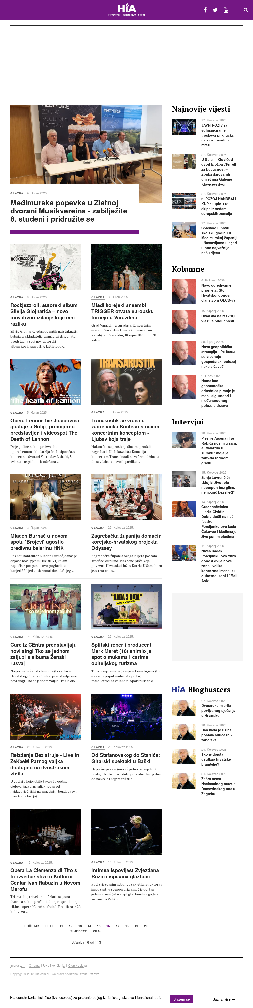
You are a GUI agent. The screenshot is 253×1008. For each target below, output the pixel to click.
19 (136, 926)
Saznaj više (222, 999)
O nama (34, 965)
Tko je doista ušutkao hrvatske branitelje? (216, 759)
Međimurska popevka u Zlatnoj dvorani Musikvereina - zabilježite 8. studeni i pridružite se (68, 210)
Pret (49, 926)
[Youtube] (226, 10)
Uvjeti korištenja (54, 965)
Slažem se (181, 999)
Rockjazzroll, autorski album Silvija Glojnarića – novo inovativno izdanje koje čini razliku (44, 314)
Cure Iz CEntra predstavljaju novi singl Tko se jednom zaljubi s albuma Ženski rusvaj (43, 654)
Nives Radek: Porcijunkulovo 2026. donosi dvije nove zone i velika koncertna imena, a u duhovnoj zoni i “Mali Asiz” (219, 565)
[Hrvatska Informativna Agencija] (127, 10)
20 (146, 926)
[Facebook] (205, 10)
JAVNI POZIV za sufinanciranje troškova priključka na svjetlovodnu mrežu (217, 135)
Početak (32, 926)
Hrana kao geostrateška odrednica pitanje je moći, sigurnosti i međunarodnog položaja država (218, 393)
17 (118, 926)
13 (80, 926)
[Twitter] (215, 10)
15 (99, 926)
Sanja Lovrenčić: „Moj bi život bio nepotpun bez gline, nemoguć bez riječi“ (218, 485)
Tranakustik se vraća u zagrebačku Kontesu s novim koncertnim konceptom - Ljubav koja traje (125, 429)
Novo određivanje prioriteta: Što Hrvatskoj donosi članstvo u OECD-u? (218, 293)
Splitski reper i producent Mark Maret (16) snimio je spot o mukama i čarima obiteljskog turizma (121, 654)
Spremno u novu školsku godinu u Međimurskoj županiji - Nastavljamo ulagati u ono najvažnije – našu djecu (219, 240)
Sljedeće (78, 931)
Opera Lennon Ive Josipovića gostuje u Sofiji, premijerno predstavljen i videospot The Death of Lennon (44, 429)
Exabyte (93, 974)
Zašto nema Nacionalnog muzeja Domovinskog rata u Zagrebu (218, 786)
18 (127, 926)
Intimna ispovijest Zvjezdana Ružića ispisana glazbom (125, 873)
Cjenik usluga (77, 965)
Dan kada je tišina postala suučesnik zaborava (216, 734)
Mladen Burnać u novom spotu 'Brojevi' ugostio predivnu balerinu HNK (39, 541)
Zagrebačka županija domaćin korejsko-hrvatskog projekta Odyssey (126, 541)
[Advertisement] (126, 62)
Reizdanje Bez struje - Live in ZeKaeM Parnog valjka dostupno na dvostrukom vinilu (44, 764)
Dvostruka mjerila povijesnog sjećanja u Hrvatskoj (218, 710)
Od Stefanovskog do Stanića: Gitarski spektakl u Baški (125, 758)
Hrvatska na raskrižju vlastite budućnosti (219, 318)
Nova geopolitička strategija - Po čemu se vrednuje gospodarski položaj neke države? (218, 356)
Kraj (97, 931)
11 (61, 926)
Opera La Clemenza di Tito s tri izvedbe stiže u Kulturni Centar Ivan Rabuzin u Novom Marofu (45, 879)
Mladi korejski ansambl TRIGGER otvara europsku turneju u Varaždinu (122, 311)
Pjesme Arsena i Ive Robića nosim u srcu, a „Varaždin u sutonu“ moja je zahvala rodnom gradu (219, 450)
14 (89, 926)
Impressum (17, 965)
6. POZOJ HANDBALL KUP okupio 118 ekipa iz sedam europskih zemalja (219, 206)
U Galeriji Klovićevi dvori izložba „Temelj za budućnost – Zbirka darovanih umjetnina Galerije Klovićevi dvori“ (218, 172)
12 (71, 926)
